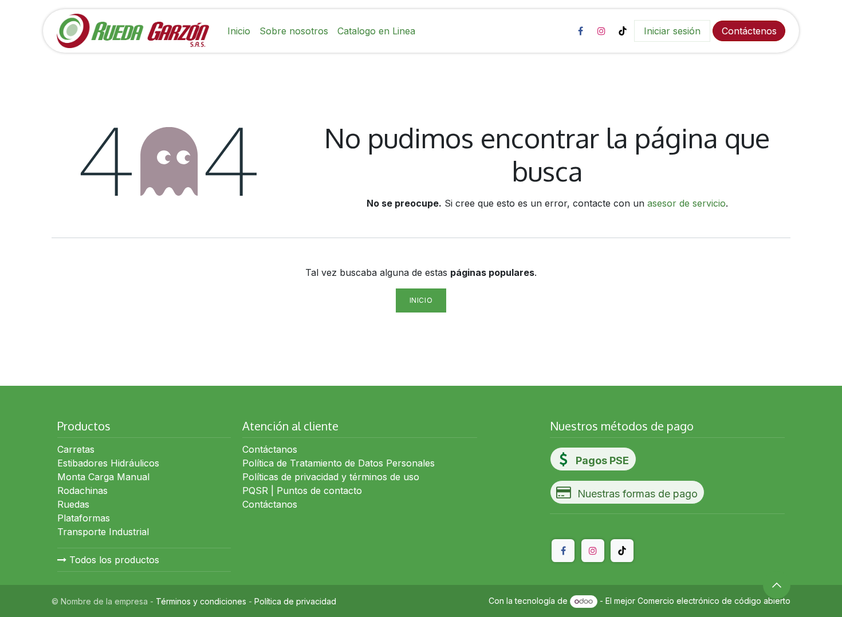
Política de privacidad (295, 601)
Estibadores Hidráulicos (108, 463)
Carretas (76, 449)
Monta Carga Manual (103, 476)
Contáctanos (269, 449)
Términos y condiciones (201, 601)
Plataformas (83, 518)
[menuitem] (239, 30)
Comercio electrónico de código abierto (714, 601)
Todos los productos (112, 559)
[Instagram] (601, 31)
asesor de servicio (686, 203)
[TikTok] (622, 31)
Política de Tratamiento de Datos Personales (338, 463)
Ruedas (73, 504)
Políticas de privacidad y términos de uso (330, 476)
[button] (776, 585)
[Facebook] (580, 31)
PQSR (255, 490)
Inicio (421, 300)
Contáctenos (749, 31)
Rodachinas (82, 490)
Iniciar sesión (672, 31)
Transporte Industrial (103, 531)
